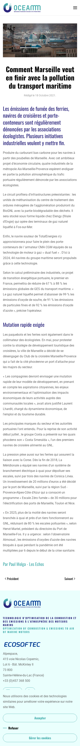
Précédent (13, 578)
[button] (75, 7)
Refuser (13, 728)
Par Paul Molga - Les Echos (23, 564)
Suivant (68, 578)
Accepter (40, 718)
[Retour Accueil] (22, 7)
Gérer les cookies (40, 738)
